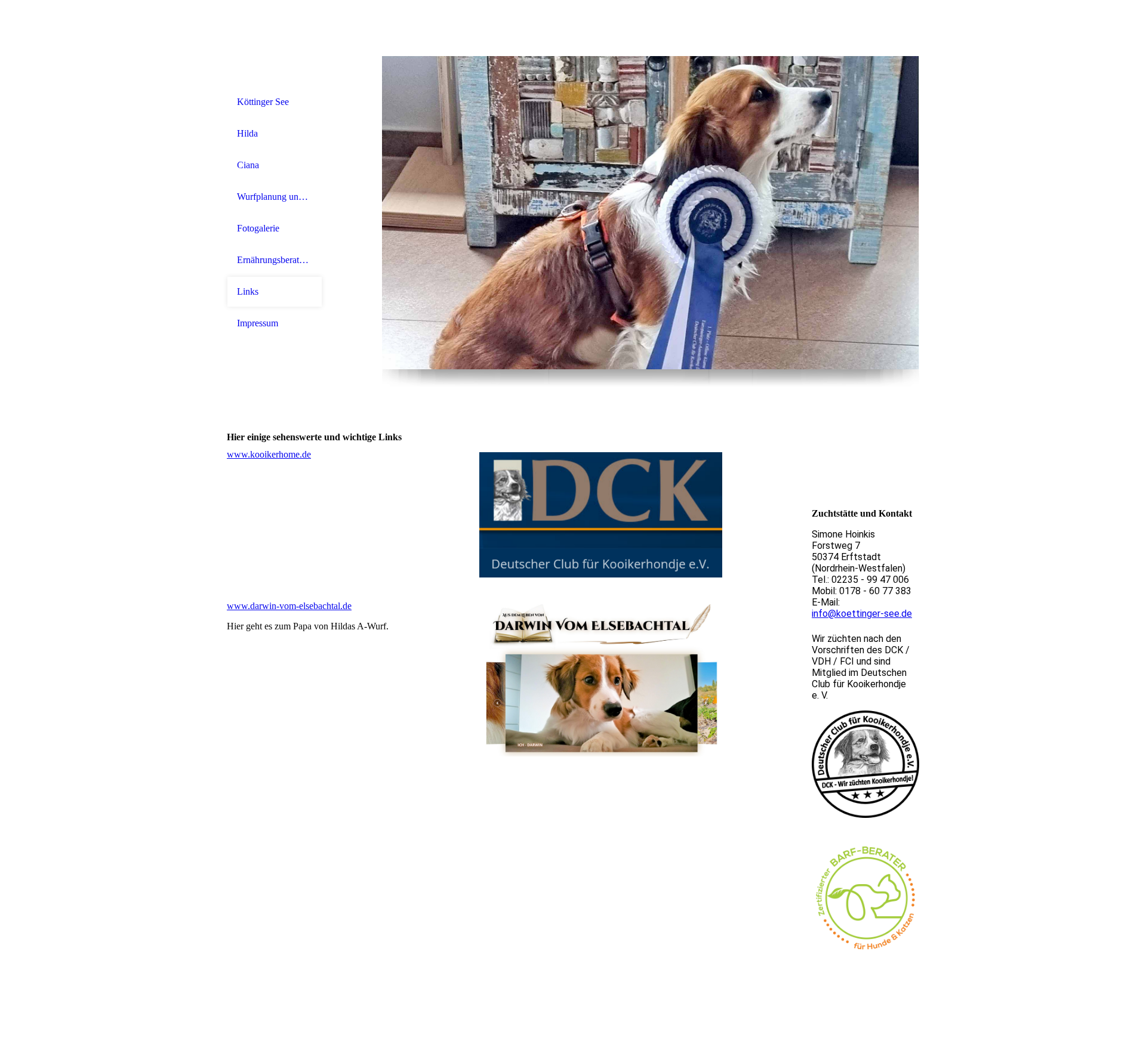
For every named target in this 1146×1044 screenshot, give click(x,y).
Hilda (247, 133)
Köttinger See (263, 102)
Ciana (248, 165)
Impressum (257, 323)
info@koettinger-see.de (862, 613)
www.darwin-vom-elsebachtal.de (289, 606)
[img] (650, 212)
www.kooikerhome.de (269, 454)
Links (247, 291)
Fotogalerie (258, 228)
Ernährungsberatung (274, 260)
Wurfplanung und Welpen (274, 196)
